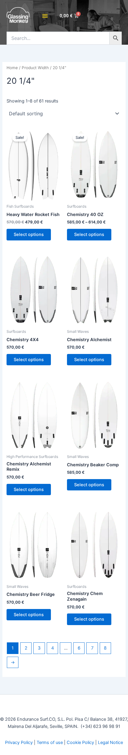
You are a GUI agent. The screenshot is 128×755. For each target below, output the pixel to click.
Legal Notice (110, 742)
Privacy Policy (19, 742)
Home (12, 67)
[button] (44, 15)
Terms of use (50, 742)
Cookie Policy (80, 742)
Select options (29, 234)
